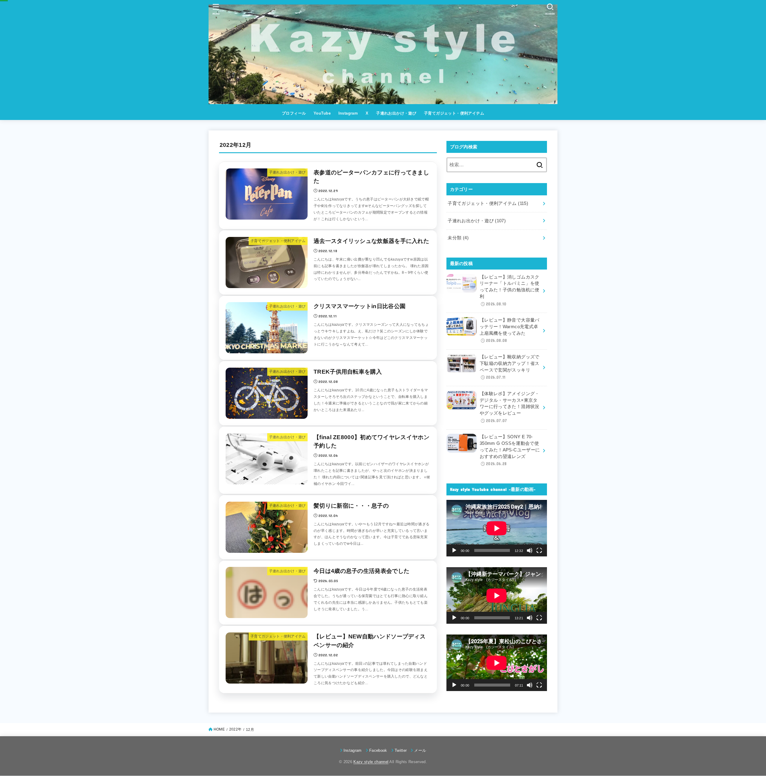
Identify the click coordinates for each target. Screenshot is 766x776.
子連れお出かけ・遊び (396, 113)
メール (420, 750)
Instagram (348, 113)
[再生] (454, 550)
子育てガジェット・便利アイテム (454, 113)
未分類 (458, 237)
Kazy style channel (370, 762)
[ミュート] (530, 550)
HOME (219, 729)
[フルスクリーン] (539, 550)
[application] (496, 528)
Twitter (401, 750)
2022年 (235, 729)
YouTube (322, 113)
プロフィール (294, 113)
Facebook (378, 750)
